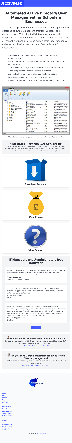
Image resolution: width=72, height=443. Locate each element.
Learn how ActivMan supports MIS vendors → (36, 365)
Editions (5, 402)
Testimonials (6, 413)
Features (5, 398)
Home (4, 393)
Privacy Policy (7, 427)
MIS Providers (7, 424)
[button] (69, 3)
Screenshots (6, 407)
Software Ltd (41, 433)
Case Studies (7, 411)
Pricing (4, 400)
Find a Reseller (7, 415)
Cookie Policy (7, 429)
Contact (5, 420)
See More (36, 327)
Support (5, 422)
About (4, 395)
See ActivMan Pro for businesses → (36, 345)
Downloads (6, 409)
